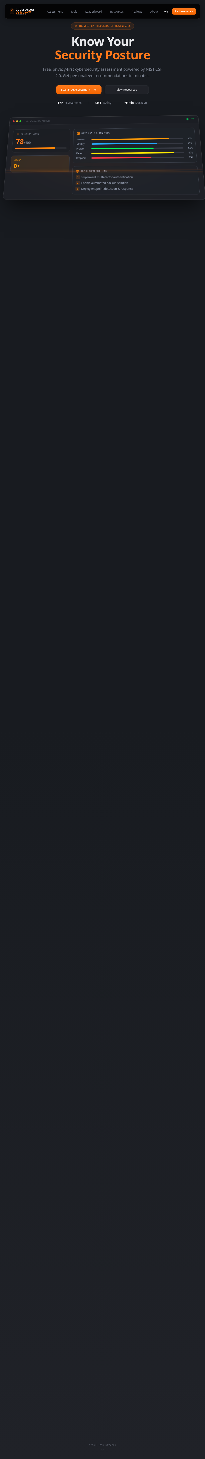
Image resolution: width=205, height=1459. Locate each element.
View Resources (127, 89)
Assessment (54, 11)
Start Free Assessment (75, 89)
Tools (74, 11)
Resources (117, 11)
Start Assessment (184, 11)
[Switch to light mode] (166, 11)
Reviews (137, 11)
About (154, 11)
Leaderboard (93, 11)
